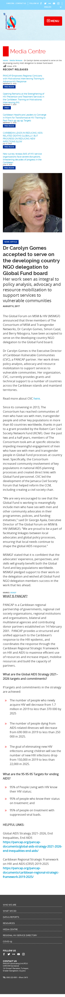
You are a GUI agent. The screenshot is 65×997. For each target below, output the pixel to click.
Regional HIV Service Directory (20, 935)
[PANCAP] (11, 30)
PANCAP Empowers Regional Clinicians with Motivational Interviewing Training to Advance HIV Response (23, 78)
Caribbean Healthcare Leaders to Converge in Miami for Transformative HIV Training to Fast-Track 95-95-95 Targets (24, 118)
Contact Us (21, 3)
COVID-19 (7, 941)
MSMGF (13, 593)
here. (37, 398)
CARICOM (10, 3)
